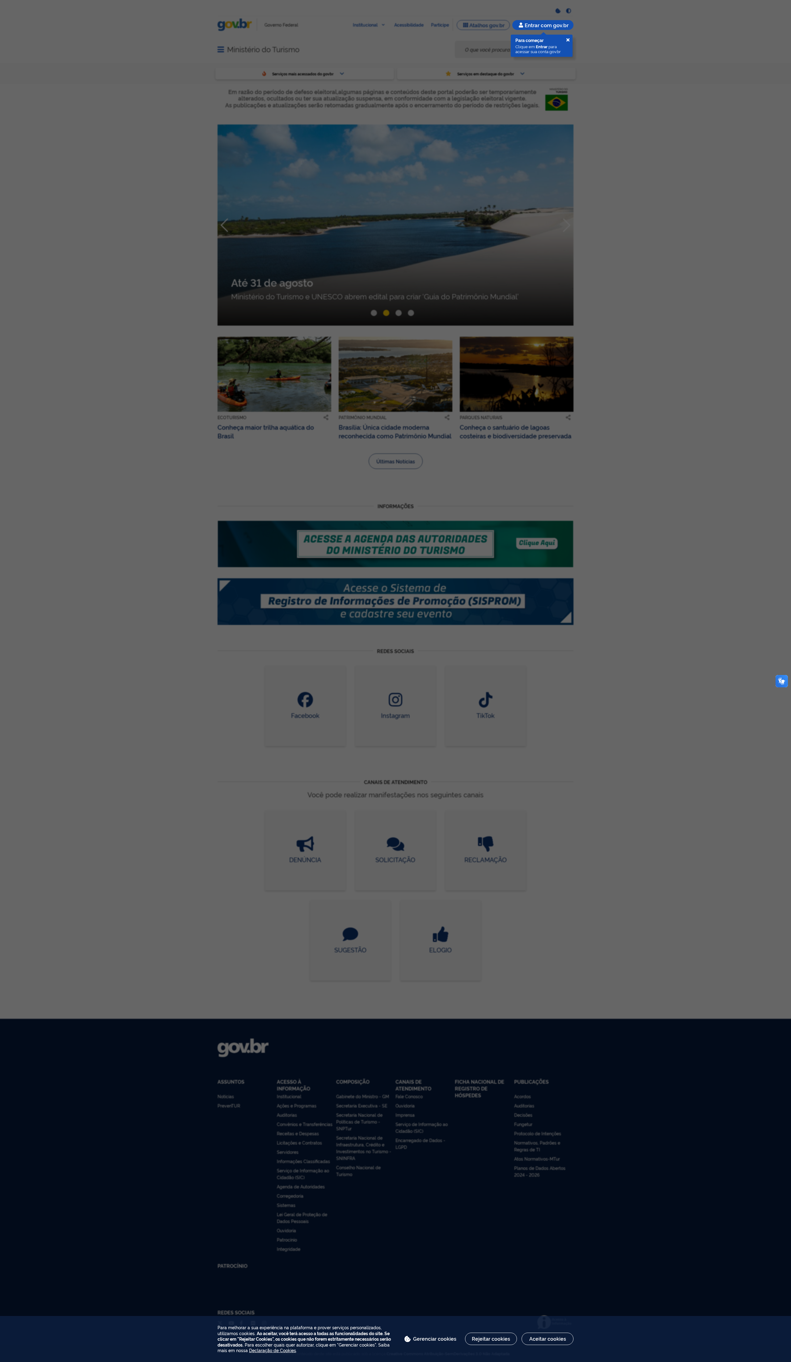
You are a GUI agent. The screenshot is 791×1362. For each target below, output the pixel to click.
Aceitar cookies (547, 1338)
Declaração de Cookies (272, 1350)
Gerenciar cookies (434, 1338)
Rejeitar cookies (491, 1338)
